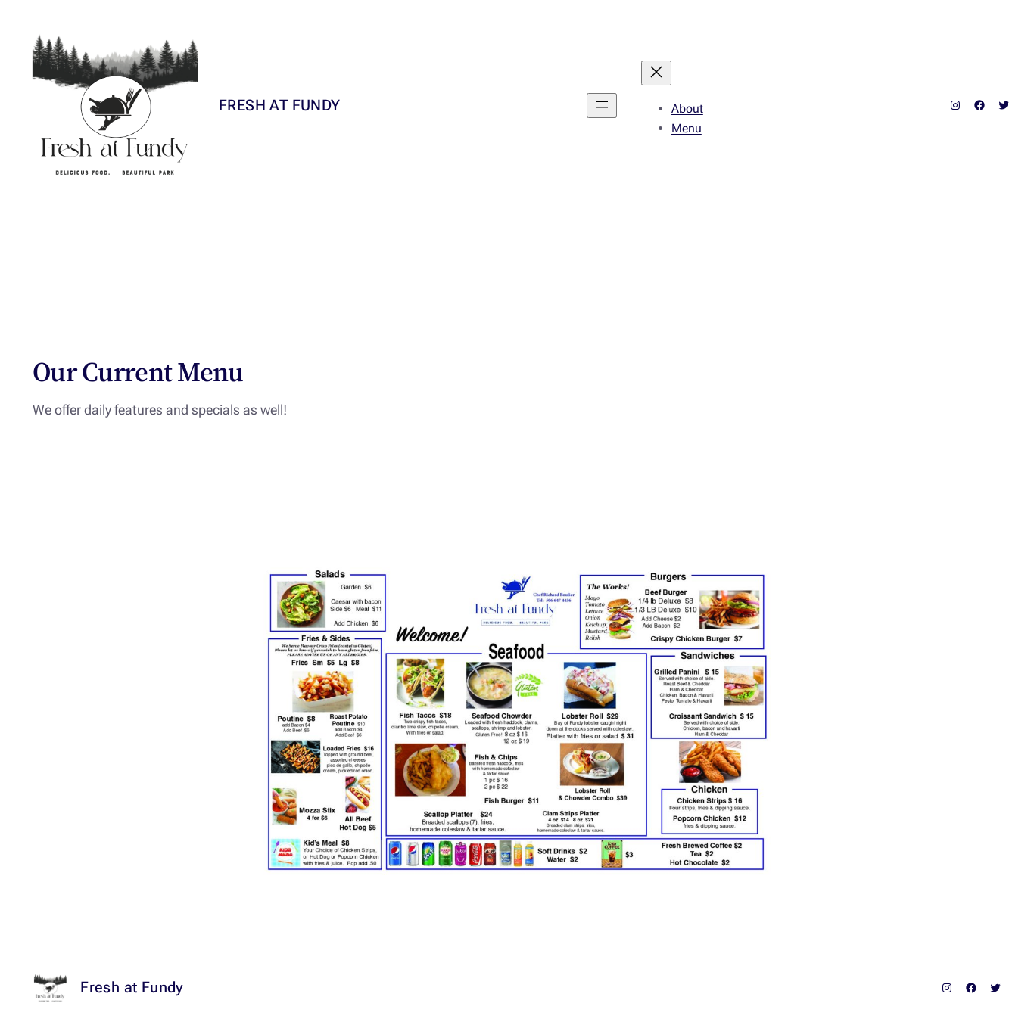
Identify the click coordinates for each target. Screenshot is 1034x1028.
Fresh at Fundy (280, 105)
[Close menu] (656, 73)
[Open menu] (602, 105)
